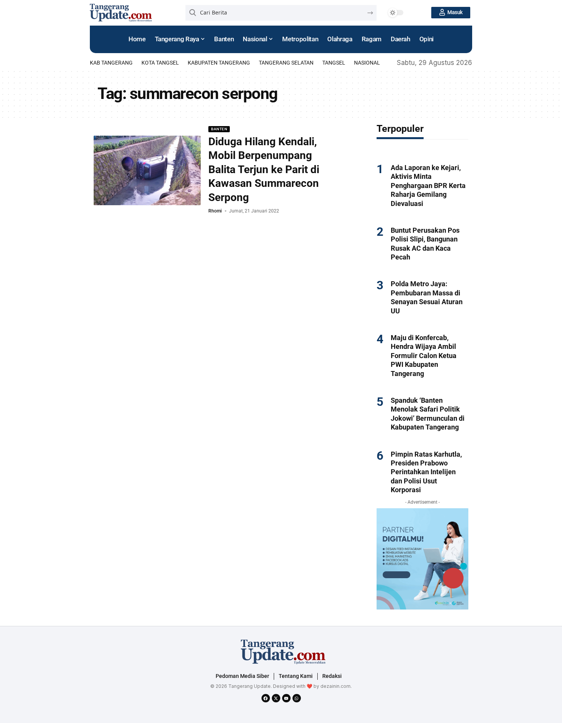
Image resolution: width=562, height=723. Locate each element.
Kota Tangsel (160, 62)
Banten (219, 129)
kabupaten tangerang (219, 62)
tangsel (333, 62)
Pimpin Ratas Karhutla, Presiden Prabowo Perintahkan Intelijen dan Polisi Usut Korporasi (426, 472)
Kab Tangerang (111, 62)
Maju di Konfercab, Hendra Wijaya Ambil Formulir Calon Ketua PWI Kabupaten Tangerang (423, 356)
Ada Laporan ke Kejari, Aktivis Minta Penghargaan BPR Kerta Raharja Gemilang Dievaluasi (428, 185)
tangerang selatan (286, 62)
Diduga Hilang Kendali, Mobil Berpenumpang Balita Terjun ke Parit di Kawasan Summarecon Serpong (263, 169)
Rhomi (215, 211)
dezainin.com (335, 686)
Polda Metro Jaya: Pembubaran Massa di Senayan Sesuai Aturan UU (427, 297)
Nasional (367, 62)
